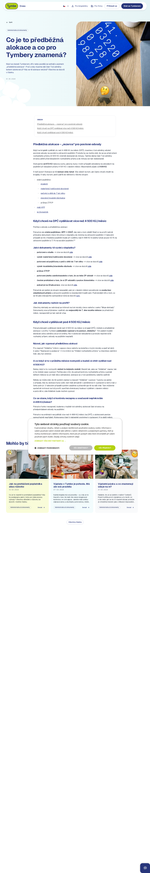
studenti (44, 184)
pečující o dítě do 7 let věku (53, 193)
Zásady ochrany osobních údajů (66, 436)
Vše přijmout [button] (105, 448)
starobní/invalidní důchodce (53, 198)
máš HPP (41, 207)
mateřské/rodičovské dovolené (55, 189)
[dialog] (75, 436)
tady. (78, 296)
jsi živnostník (42, 212)
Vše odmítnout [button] (81, 448)
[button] (75, 441)
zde (71, 252)
